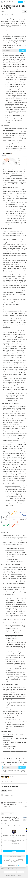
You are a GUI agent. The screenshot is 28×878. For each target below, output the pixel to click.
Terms (17, 868)
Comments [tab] (4, 790)
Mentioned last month (10, 597)
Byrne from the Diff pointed (20, 248)
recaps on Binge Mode (19, 576)
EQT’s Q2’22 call (7, 268)
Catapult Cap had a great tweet (12, 486)
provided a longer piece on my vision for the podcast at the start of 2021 (14, 697)
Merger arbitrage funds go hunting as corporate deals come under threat (15, 752)
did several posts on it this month (14, 234)
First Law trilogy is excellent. (12, 661)
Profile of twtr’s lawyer (10, 557)
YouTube (14, 38)
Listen (25, 11)
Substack (8, 875)
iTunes (9, 38)
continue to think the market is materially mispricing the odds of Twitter (14, 540)
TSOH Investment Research (10, 802)
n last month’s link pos (15, 233)
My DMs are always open (17, 111)
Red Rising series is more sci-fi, (13, 641)
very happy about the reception (16, 99)
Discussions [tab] (11, 813)
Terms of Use (20, 859)
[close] (24, 830)
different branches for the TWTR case (14, 550)
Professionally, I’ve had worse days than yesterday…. (10, 821)
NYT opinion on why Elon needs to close (15, 552)
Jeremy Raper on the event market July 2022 (16, 722)
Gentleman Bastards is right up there (14, 635)
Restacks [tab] (10, 790)
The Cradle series (9, 672)
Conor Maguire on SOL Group (12, 720)
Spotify (5, 38)
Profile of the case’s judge (11, 559)
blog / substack (12, 35)
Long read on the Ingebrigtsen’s (11, 742)
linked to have (18, 99)
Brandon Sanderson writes (16, 625)
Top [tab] (2, 813)
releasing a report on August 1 (14, 204)
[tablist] (6, 790)
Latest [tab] (6, 813)
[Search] (25, 813)
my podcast (19, 36)
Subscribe (20, 1)
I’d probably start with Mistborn (15, 628)
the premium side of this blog (14, 35)
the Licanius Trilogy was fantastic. (15, 658)
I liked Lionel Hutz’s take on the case (14, 561)
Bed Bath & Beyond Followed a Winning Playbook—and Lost (13, 735)
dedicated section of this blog (10, 711)
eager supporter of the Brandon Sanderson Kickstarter (15, 581)
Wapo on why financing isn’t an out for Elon (16, 555)
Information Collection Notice (16, 860)
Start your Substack (10, 872)
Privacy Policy (14, 861)
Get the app (20, 872)
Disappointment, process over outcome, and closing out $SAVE (10, 818)
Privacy (13, 868)
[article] (14, 821)
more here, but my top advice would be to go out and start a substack (16, 120)
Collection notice (23, 868)
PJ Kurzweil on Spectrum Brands (13, 724)
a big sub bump (13, 106)
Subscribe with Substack (15, 856)
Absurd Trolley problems (9, 749)
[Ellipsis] (26, 803)
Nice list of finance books (9, 746)
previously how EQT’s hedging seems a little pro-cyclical (14, 361)
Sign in (25, 1)
